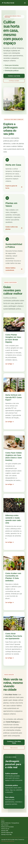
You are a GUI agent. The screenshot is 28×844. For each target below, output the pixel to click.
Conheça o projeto (14, 80)
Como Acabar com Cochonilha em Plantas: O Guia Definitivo (13, 577)
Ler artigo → (9, 364)
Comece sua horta (14, 76)
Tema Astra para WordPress (7, 841)
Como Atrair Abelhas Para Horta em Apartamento (13, 636)
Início (2, 819)
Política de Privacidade (7, 826)
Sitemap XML (4, 830)
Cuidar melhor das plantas (14, 228)
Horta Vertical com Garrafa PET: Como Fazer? (13, 397)
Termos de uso (5, 828)
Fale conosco (14, 747)
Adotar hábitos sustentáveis (14, 269)
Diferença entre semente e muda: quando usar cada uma (13, 519)
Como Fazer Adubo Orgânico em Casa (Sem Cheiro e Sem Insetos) (13, 456)
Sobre (2, 821)
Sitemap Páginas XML (7, 832)
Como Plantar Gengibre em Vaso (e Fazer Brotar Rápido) (13, 338)
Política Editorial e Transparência (10, 823)
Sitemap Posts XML (6, 834)
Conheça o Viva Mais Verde (14, 742)
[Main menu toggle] (25, 3)
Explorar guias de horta (14, 187)
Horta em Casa (13, 165)
